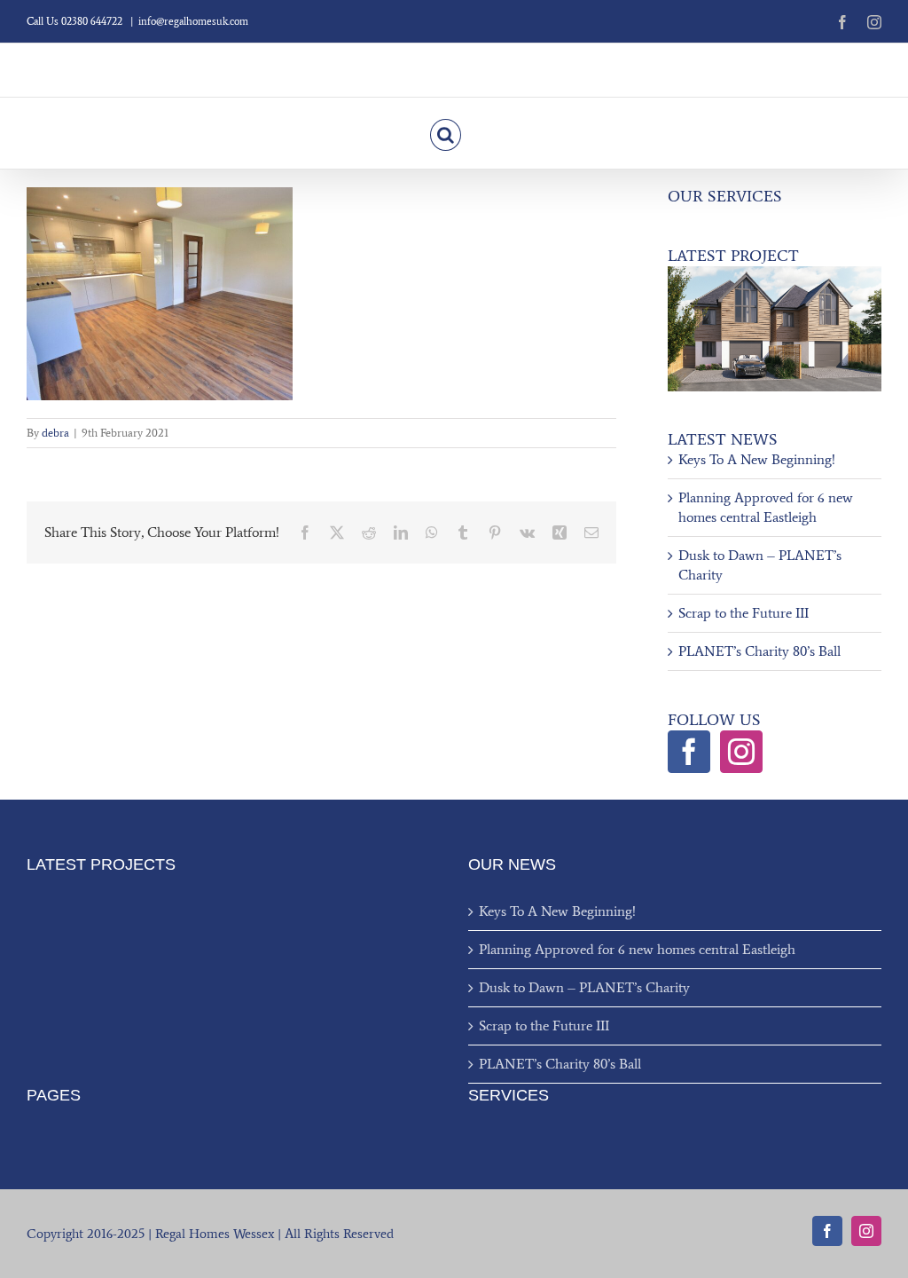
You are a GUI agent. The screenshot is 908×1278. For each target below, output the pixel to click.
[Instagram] (741, 751)
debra (55, 432)
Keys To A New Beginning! (756, 459)
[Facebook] (689, 751)
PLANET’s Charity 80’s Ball (759, 651)
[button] (445, 133)
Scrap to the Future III (743, 612)
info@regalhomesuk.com (193, 21)
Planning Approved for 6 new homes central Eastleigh (637, 949)
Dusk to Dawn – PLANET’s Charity (584, 987)
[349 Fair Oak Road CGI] (774, 272)
